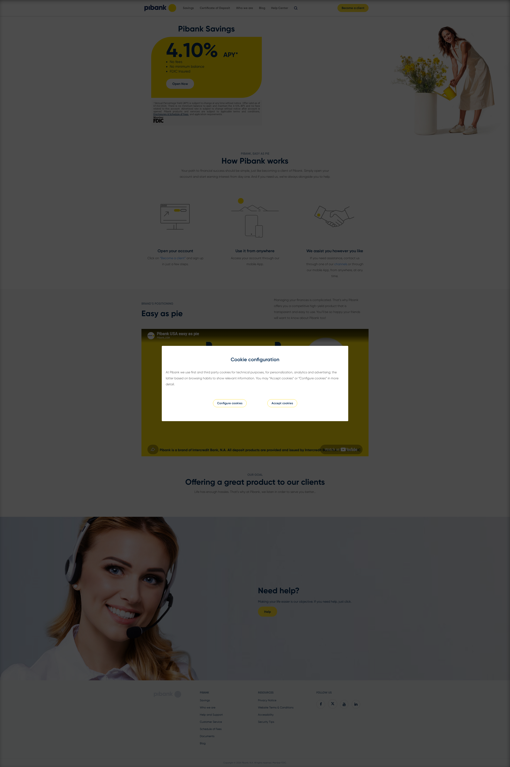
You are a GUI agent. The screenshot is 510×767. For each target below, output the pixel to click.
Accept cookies (282, 403)
